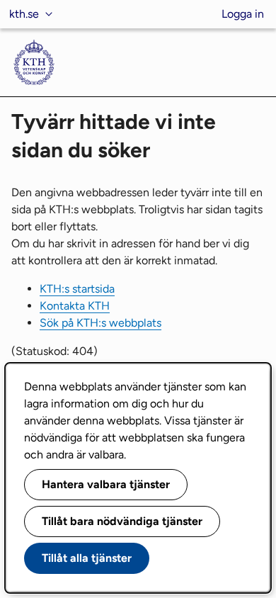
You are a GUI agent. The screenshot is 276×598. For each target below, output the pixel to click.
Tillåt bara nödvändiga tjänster (122, 521)
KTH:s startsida (77, 288)
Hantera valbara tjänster (106, 484)
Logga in (243, 14)
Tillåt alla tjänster (87, 558)
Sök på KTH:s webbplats (100, 322)
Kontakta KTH (75, 305)
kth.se (24, 14)
